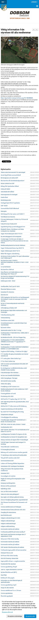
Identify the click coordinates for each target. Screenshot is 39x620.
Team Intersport (5, 344)
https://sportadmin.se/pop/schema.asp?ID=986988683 (17, 98)
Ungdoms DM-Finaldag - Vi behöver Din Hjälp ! (14, 351)
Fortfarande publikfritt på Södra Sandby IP (13, 532)
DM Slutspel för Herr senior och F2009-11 (12, 214)
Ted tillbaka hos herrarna (8, 217)
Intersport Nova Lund (7, 553)
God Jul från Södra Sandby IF (9, 491)
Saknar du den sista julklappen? (10, 494)
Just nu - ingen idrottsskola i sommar (11, 569)
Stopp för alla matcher (7, 587)
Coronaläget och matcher (8, 476)
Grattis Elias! (4, 197)
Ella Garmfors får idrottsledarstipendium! (12, 180)
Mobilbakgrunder (6, 200)
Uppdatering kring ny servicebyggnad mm (13, 226)
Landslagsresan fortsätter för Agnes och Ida (13, 434)
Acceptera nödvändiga (15, 616)
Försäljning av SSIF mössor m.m (10, 386)
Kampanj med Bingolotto (8, 483)
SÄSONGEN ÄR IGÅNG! (7, 192)
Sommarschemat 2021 (7, 460)
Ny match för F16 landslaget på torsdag (12, 411)
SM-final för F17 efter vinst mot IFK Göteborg (13, 406)
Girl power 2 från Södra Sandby (10, 539)
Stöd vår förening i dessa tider (9, 558)
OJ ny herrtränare (5, 267)
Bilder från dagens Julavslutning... (10, 253)
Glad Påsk (4, 575)
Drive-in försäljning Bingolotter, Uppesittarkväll (14, 500)
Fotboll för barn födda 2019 (9, 224)
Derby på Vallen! (5, 189)
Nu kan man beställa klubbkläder (10, 375)
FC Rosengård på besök (8, 449)
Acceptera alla (30, 616)
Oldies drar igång (6, 383)
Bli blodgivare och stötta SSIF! (9, 178)
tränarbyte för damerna (7, 292)
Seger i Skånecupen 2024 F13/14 (10, 251)
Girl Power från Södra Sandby (9, 555)
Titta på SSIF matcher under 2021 (10, 458)
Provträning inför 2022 (7, 396)
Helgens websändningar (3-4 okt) (10, 518)
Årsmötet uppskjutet (7, 596)
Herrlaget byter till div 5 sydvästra (10, 203)
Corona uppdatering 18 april (9, 566)
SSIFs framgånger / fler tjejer (9, 378)
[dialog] (19, 609)
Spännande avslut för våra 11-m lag (11, 330)
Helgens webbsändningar (8, 523)
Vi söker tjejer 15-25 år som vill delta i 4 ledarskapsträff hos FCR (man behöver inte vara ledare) (14, 240)
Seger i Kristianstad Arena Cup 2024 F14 (12, 248)
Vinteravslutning (5, 317)
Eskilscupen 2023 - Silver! (8, 281)
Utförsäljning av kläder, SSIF (9, 308)
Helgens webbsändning (8, 526)
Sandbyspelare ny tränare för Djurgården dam (14, 437)
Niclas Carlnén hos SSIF (7, 183)
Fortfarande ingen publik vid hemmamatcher (13, 550)
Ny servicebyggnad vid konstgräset (11, 236)
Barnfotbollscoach (6, 515)
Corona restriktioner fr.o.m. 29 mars (11, 590)
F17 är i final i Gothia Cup (8, 361)
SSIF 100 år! (4, 205)
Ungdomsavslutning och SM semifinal (12, 409)
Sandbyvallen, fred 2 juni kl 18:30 (10, 286)
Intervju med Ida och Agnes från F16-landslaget (14, 439)
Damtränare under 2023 (7, 320)
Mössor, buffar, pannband (8, 486)
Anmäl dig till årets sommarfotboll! (11, 175)
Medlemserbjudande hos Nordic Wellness (13, 245)
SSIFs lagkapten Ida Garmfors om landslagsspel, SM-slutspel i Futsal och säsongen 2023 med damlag (15, 299)
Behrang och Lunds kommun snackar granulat (14, 452)
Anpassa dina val (7, 612)
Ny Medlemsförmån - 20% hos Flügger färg (13, 337)
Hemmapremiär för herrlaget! (9, 194)
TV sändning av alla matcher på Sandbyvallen (14, 455)
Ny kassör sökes (5, 327)
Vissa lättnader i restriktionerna (10, 447)
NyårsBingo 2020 (6, 488)
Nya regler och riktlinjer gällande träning (12, 497)
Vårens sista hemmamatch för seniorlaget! (13, 172)
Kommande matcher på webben (10, 529)
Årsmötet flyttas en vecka (8, 289)
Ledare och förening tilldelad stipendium (12, 463)
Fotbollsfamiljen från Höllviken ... (10, 372)
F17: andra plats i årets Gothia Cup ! (11, 358)
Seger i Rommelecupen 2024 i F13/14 (11, 233)
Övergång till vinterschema (8, 512)
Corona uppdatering (6, 593)
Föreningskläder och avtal (8, 393)
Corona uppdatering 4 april (8, 585)
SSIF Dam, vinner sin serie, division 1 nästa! (13, 424)
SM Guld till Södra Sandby (8, 381)
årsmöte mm (4, 295)
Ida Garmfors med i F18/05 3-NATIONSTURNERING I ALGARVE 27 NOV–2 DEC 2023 (14, 262)
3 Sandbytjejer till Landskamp (9, 417)
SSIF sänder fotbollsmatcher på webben (12, 547)
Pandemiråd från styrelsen (8, 564)
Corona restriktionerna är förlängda (11, 507)
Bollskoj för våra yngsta (7, 578)
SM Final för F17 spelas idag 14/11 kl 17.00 (13, 399)
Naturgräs (3, 211)
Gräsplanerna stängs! (7, 414)
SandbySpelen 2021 (6, 427)
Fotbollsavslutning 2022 (8, 315)
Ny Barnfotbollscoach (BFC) (9, 572)
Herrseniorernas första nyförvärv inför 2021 (13, 509)
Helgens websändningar (8, 520)
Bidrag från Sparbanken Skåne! (10, 186)
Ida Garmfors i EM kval (7, 269)
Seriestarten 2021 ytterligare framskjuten (12, 466)
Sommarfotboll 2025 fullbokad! (10, 208)
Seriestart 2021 (5, 473)
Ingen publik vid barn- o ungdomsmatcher (13, 561)
